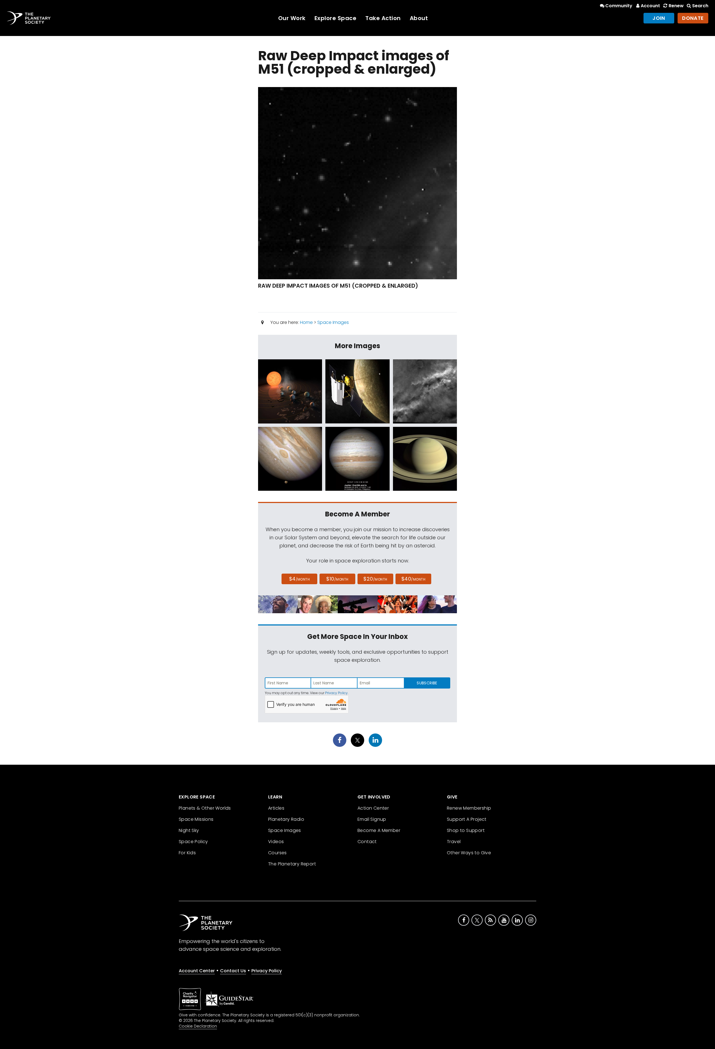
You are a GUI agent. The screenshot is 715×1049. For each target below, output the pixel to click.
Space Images (333, 322)
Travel (454, 841)
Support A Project (467, 819)
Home (306, 322)
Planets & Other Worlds (205, 808)
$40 (413, 578)
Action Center (373, 808)
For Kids (187, 853)
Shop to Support (466, 830)
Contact (367, 841)
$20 (375, 578)
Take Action (383, 18)
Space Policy (193, 841)
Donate (693, 18)
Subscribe (427, 683)
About (419, 18)
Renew (676, 6)
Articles (276, 808)
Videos (276, 841)
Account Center (197, 971)
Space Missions (196, 819)
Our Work (292, 18)
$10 (337, 578)
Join (658, 18)
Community (618, 6)
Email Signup (372, 819)
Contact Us (233, 971)
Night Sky (189, 830)
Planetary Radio (286, 819)
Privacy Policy (336, 692)
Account (650, 6)
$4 (299, 578)
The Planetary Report (292, 864)
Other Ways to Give (469, 853)
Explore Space (335, 18)
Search (700, 6)
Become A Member (379, 830)
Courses (277, 853)
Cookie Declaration (198, 1026)
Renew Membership (469, 808)
